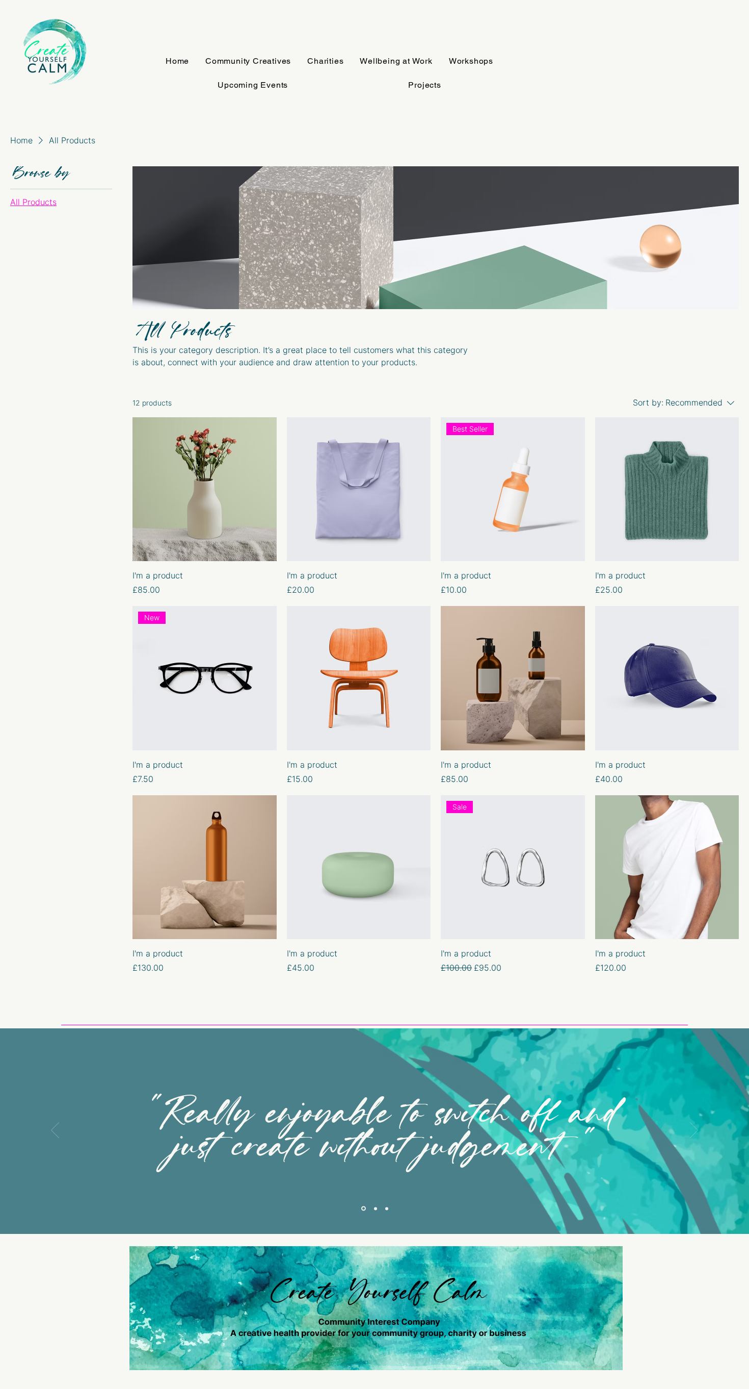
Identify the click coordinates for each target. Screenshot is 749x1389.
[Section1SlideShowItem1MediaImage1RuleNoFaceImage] (362, 1208)
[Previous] (55, 1131)
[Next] (694, 1131)
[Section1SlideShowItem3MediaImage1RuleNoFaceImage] (386, 1208)
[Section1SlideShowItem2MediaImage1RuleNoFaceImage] (374, 1208)
